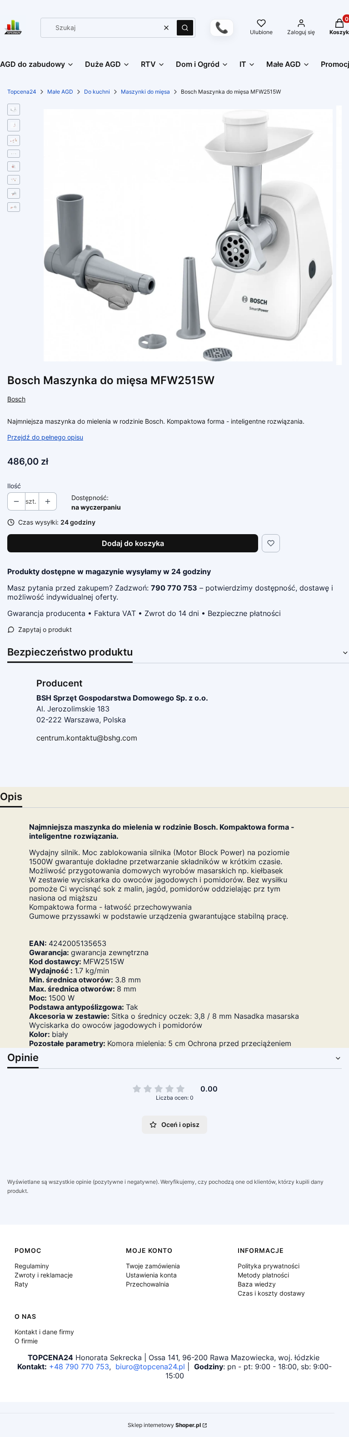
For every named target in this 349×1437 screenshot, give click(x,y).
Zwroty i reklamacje (44, 1275)
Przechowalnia (147, 1284)
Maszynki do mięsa (145, 91)
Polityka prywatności (268, 1266)
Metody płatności (263, 1275)
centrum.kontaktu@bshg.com (86, 737)
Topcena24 (21, 91)
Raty (21, 1284)
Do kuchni (97, 91)
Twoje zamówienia (153, 1266)
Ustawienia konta (151, 1275)
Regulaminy (32, 1266)
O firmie (26, 1341)
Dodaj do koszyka (133, 543)
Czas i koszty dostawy (271, 1293)
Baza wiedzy (257, 1284)
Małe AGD (60, 91)
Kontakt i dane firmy (44, 1332)
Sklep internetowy (164, 1425)
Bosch (16, 399)
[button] (185, 27)
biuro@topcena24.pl (150, 1366)
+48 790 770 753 (79, 1366)
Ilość (14, 486)
